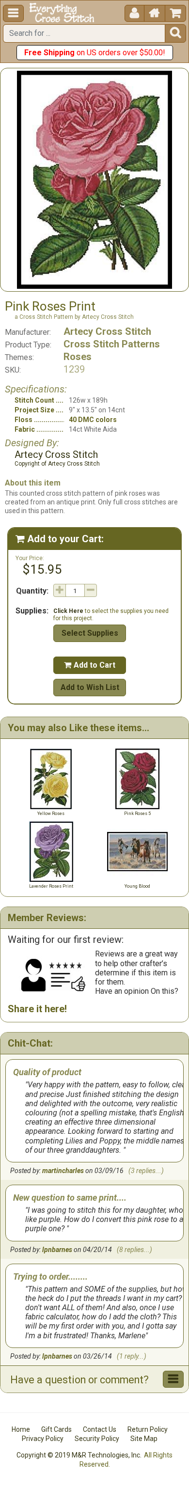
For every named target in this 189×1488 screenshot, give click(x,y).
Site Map (144, 1438)
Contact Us (99, 1429)
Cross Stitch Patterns (111, 344)
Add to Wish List (90, 687)
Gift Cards (56, 1429)
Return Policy (147, 1429)
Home (21, 1429)
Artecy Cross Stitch (107, 331)
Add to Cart (89, 665)
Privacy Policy (42, 1438)
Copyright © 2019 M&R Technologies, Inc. (79, 1455)
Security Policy (97, 1438)
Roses (77, 356)
